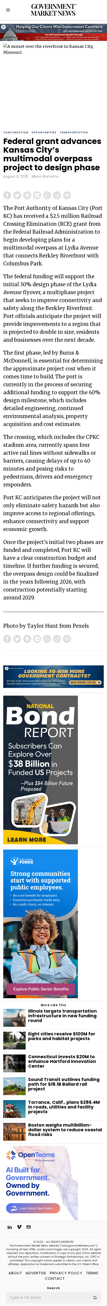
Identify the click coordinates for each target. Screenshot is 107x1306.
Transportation (73, 132)
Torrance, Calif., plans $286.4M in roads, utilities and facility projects (64, 1107)
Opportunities (43, 132)
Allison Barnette (45, 176)
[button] (95, 1298)
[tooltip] (7, 195)
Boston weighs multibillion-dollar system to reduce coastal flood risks (65, 1130)
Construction (15, 132)
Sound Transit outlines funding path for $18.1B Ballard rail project (64, 1084)
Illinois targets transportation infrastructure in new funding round (62, 1016)
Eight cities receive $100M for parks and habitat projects (61, 1036)
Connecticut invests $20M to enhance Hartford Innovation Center (62, 1061)
